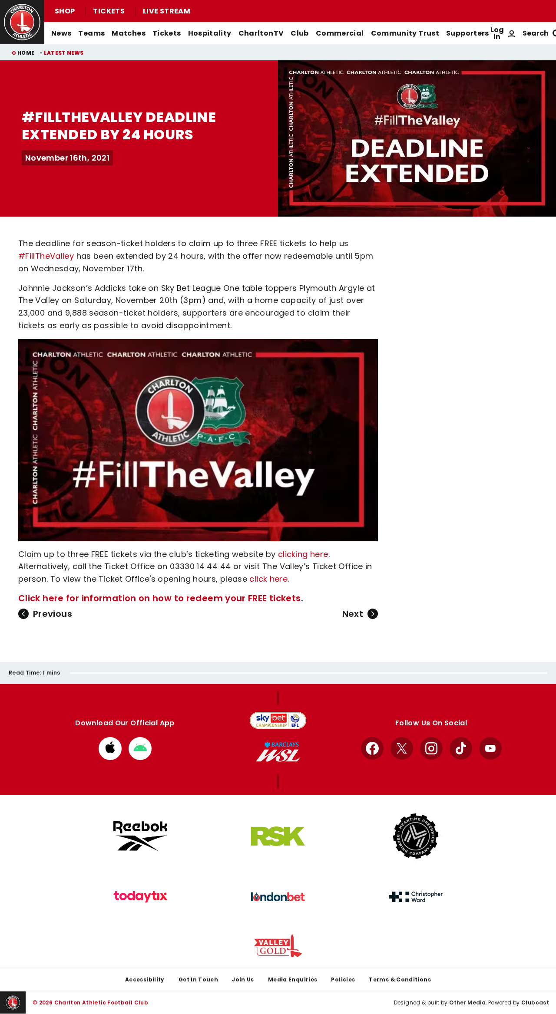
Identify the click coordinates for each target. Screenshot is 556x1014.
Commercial (340, 33)
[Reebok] (140, 836)
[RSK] (278, 836)
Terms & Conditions (400, 979)
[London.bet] (278, 897)
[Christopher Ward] (416, 897)
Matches (129, 33)
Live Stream (166, 11)
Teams (91, 33)
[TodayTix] (140, 896)
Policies (343, 979)
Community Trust (405, 33)
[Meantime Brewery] (416, 836)
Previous (52, 614)
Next (352, 614)
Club (299, 33)
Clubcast (535, 1002)
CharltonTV (261, 33)
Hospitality (210, 33)
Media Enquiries (293, 979)
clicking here (303, 554)
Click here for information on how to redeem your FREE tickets (159, 598)
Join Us (243, 979)
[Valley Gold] (278, 945)
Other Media (467, 1002)
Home (25, 52)
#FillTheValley (46, 255)
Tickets (109, 11)
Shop (65, 11)
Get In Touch (198, 979)
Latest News (64, 52)
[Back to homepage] (22, 22)
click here (268, 578)
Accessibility (145, 979)
